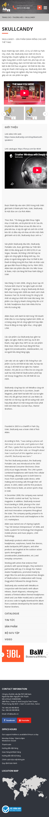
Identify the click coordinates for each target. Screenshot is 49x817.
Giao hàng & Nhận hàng (11, 752)
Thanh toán (6, 744)
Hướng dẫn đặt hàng (10, 748)
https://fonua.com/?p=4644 (29, 148)
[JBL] (13, 653)
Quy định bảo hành (9, 763)
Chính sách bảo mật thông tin (13, 759)
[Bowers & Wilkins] (36, 653)
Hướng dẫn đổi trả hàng (11, 755)
